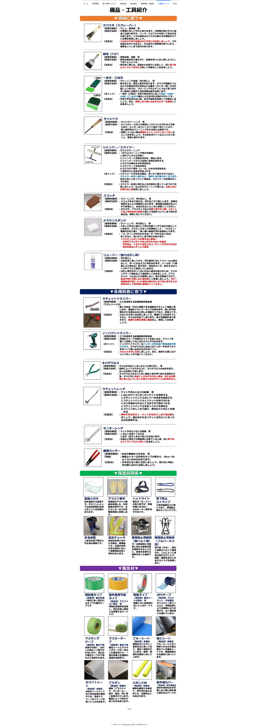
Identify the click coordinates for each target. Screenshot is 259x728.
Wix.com (127, 724)
